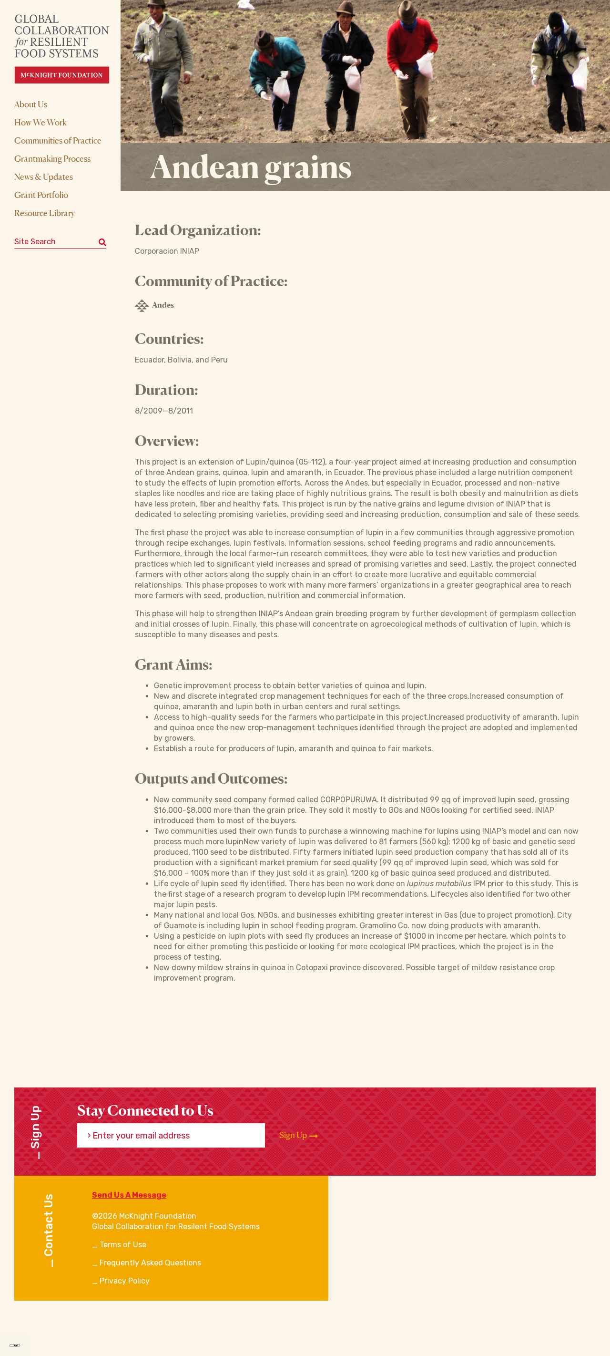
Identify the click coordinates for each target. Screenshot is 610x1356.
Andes (163, 305)
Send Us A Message (129, 1195)
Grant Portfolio (41, 194)
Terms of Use (123, 1244)
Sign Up (293, 1135)
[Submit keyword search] (102, 242)
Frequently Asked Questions (150, 1262)
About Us (30, 104)
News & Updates (43, 176)
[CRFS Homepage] (70, 48)
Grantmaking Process (52, 158)
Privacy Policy (125, 1280)
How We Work (40, 122)
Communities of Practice (58, 140)
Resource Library (44, 212)
